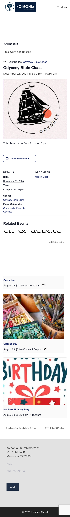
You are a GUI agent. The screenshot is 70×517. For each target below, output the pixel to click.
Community (9, 208)
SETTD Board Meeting (55, 427)
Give (12, 487)
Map (10, 463)
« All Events (10, 43)
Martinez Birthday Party (16, 409)
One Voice (9, 280)
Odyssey (7, 211)
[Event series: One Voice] (43, 285)
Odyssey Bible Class (13, 199)
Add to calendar (20, 158)
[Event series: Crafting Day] (45, 349)
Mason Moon (42, 176)
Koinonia (20, 208)
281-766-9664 (16, 471)
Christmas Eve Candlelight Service (20, 427)
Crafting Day (10, 343)
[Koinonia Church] (21, 7)
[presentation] (33, 253)
